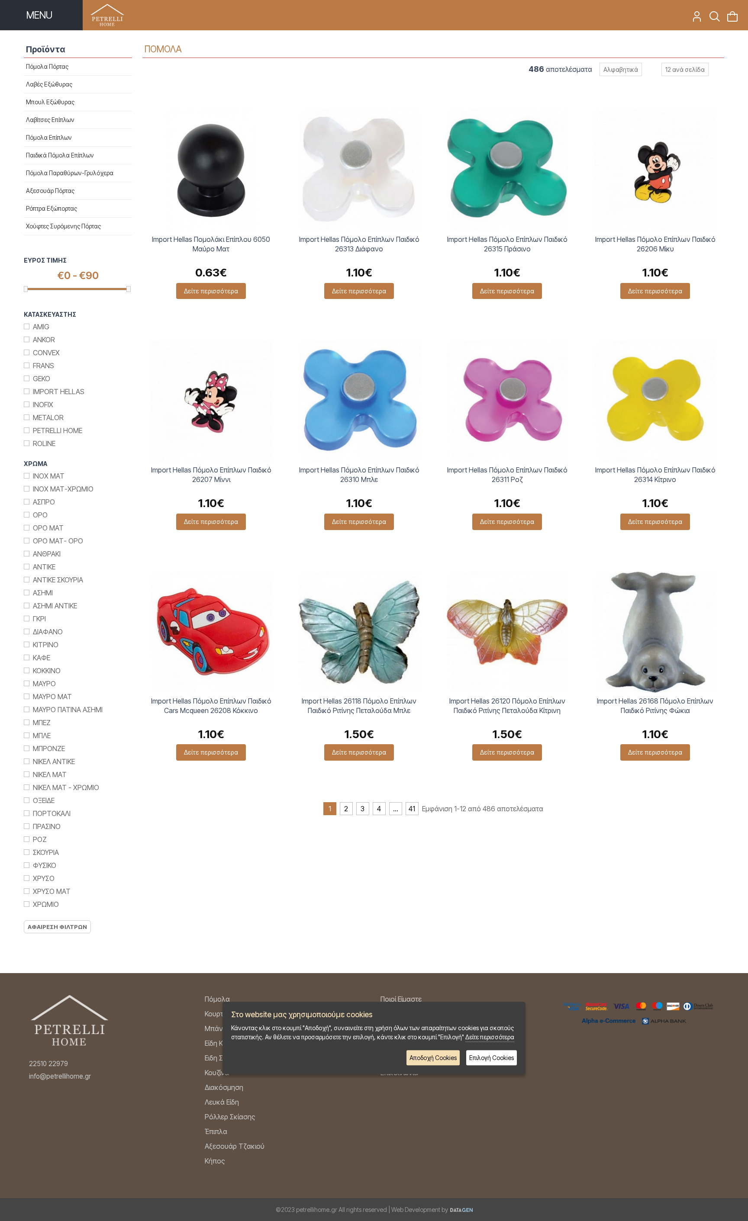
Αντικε (44, 566)
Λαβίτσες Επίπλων (50, 119)
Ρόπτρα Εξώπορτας (51, 208)
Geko (41, 378)
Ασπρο (44, 502)
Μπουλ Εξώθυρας (50, 102)
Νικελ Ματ (50, 774)
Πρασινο (47, 826)
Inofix (43, 404)
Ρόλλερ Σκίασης (230, 1116)
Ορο (40, 515)
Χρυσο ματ (52, 891)
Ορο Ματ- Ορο (58, 541)
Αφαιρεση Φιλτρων (57, 926)
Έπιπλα (216, 1131)
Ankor (44, 339)
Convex (46, 352)
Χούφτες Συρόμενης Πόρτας (63, 226)
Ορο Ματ (48, 528)
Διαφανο (48, 631)
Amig (41, 326)
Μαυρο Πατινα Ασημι (68, 709)
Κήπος (215, 1161)
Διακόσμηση (224, 1087)
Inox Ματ (48, 476)
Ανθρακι (47, 553)
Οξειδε (44, 800)
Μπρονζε (49, 748)
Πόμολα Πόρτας (47, 66)
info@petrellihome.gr (60, 1076)
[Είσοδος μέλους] (694, 19)
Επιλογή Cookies (491, 1057)
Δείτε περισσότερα (211, 291)
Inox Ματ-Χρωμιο (63, 489)
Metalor (48, 417)
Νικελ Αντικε (54, 761)
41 (412, 808)
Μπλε (42, 735)
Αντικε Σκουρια (58, 579)
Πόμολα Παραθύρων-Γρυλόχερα (69, 173)
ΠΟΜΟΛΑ (163, 49)
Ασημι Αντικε (55, 605)
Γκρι (39, 618)
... (395, 808)
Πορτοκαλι (52, 813)
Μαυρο (44, 683)
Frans (43, 365)
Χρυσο (44, 878)
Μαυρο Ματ (52, 696)
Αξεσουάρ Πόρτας (50, 190)
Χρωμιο (46, 904)
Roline (44, 443)
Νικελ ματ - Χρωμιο (66, 787)
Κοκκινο (47, 670)
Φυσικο (44, 865)
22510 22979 (48, 1064)
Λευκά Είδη (222, 1102)
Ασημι (43, 592)
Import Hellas (58, 391)
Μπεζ (42, 722)
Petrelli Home (57, 430)
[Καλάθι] (730, 19)
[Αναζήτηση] (712, 19)
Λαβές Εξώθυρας (49, 84)
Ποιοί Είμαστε (401, 999)
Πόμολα (217, 999)
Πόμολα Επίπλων (49, 137)
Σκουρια (46, 852)
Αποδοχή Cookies (433, 1057)
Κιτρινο (45, 644)
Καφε (41, 657)
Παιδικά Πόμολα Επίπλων (60, 155)
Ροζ (40, 839)
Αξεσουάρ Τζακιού (234, 1146)
